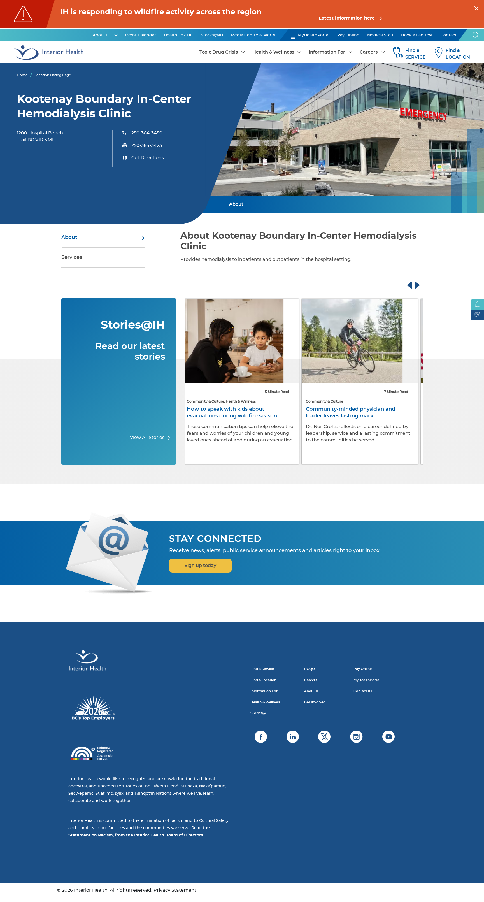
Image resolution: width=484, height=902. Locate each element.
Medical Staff (380, 35)
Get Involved (314, 702)
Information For (327, 52)
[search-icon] (476, 35)
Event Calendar (140, 35)
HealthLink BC (178, 35)
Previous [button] (415, 284)
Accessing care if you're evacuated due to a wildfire (359, 413)
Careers (369, 52)
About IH (101, 35)
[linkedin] (293, 737)
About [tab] (69, 237)
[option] (244, 382)
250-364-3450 (146, 133)
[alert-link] (242, 14)
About (236, 204)
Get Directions (147, 157)
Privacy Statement (174, 890)
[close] (476, 7)
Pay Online (348, 35)
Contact (449, 35)
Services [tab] (71, 257)
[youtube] (388, 737)
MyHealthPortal (313, 35)
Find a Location (263, 680)
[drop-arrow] (115, 35)
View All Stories (148, 437)
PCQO (309, 669)
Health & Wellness (273, 52)
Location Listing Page (52, 75)
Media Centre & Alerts (253, 35)
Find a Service (262, 669)
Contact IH (362, 691)
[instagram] (356, 737)
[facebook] (261, 737)
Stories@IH (212, 35)
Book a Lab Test (417, 35)
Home (22, 75)
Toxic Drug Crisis (218, 52)
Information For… (265, 691)
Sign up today (200, 565)
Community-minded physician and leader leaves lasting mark (235, 413)
